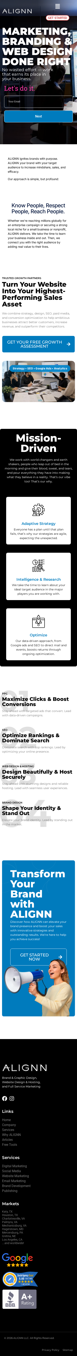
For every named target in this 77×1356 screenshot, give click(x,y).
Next (38, 116)
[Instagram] (11, 1098)
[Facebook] (4, 1098)
